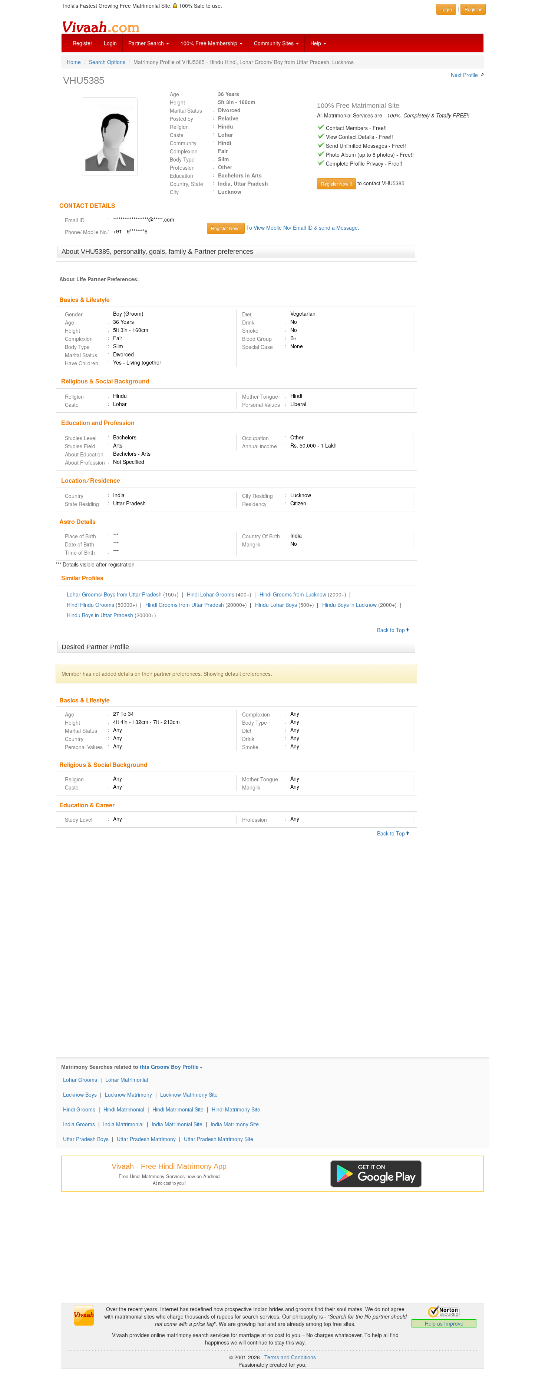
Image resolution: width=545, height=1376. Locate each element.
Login (110, 43)
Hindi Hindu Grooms (90, 604)
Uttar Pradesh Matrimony (146, 1139)
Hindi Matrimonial (123, 1109)
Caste (177, 135)
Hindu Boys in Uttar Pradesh (100, 615)
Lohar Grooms (80, 1079)
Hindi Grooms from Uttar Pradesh (184, 604)
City (174, 192)
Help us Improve (444, 1323)
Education (181, 175)
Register (82, 43)
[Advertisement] (453, 359)
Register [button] (473, 9)
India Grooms (79, 1124)
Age (174, 94)
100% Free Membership (210, 43)
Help (316, 43)
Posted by (181, 118)
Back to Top (391, 630)
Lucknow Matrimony (128, 1094)
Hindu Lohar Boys (276, 604)
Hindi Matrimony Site (236, 1109)
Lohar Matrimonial (126, 1079)
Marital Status (186, 110)
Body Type (182, 159)
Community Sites (274, 43)
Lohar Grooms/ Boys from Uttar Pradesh (114, 594)
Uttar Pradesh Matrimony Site (218, 1139)
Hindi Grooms (79, 1109)
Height (177, 102)
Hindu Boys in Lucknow (349, 604)
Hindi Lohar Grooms (210, 594)
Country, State (186, 183)
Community (183, 143)
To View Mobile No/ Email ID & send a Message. (302, 227)
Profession (182, 167)
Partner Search (146, 43)
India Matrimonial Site (177, 1124)
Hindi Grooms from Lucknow (293, 594)
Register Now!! (226, 228)
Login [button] (446, 9)
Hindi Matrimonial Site (178, 1109)
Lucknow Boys (80, 1094)
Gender (74, 314)
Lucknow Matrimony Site (189, 1094)
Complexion (184, 151)
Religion (179, 126)
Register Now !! (336, 183)
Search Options (107, 62)
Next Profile (464, 75)
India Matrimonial (123, 1124)
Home (74, 62)
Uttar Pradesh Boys (86, 1139)
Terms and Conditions (290, 1357)
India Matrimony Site (235, 1124)
